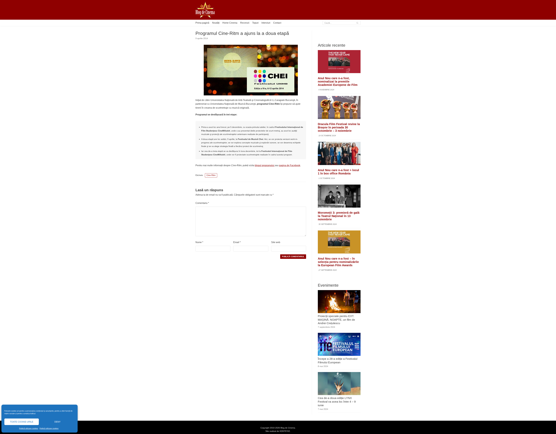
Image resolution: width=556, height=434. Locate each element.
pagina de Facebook (289, 165)
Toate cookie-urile (21, 422)
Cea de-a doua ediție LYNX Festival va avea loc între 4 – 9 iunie (337, 402)
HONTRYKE (285, 431)
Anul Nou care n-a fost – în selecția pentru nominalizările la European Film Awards (338, 262)
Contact (277, 23)
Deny (57, 422)
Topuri (255, 23)
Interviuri (265, 23)
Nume (199, 242)
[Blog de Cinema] (205, 10)
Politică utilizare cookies (28, 428)
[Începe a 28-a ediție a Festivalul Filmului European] (339, 355)
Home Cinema (229, 23)
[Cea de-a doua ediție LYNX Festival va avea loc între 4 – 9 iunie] (339, 394)
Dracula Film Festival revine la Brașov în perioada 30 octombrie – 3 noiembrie (339, 127)
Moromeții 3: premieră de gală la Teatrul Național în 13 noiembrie (338, 216)
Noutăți (216, 23)
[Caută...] (342, 23)
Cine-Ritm (211, 175)
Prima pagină (202, 23)
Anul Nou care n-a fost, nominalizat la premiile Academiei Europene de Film (337, 81)
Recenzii (244, 23)
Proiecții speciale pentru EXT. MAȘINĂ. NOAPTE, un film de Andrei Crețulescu (336, 320)
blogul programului (265, 165)
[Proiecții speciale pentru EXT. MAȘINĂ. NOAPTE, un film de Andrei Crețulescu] (339, 312)
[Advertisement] (308, 9)
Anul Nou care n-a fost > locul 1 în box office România (338, 172)
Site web (275, 242)
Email (237, 242)
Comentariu (202, 203)
